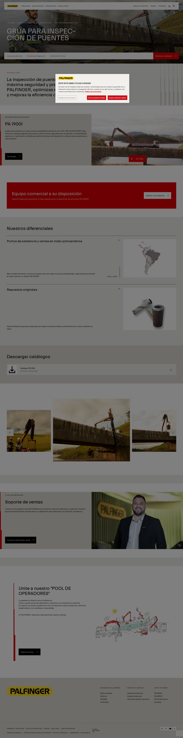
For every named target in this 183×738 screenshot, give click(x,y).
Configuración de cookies (67, 98)
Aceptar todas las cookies (117, 98)
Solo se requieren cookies (96, 98)
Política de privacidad (93, 91)
